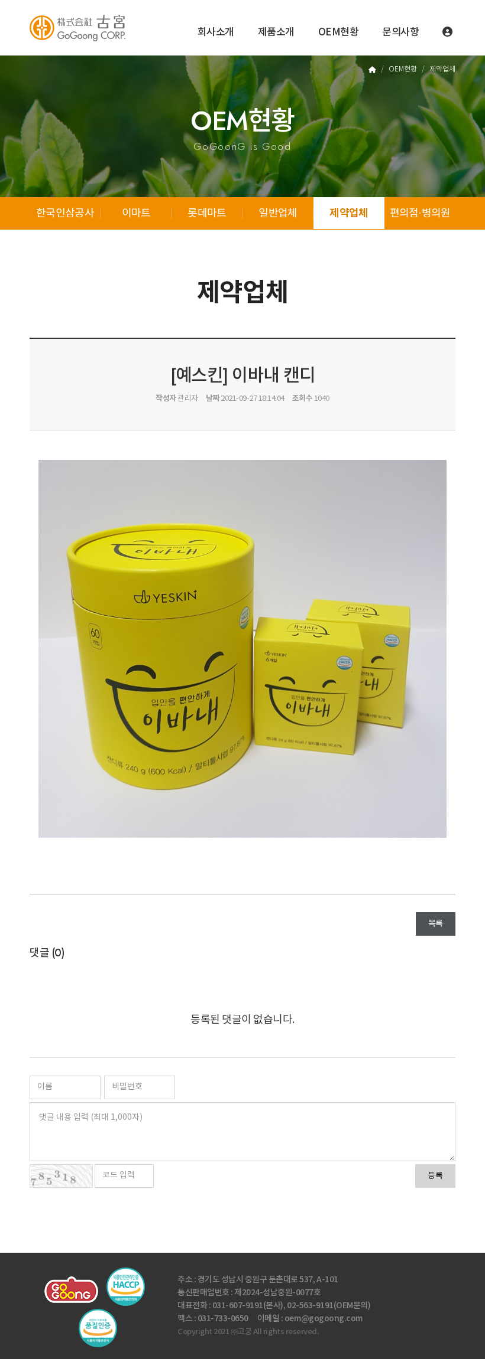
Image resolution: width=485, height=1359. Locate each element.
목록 (435, 924)
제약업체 (348, 213)
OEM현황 (338, 32)
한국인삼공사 (65, 213)
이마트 (136, 213)
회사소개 (216, 32)
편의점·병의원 (420, 213)
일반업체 (277, 213)
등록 (435, 1176)
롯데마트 (206, 213)
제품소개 (276, 32)
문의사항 (400, 32)
